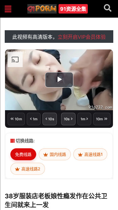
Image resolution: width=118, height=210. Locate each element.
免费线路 (23, 154)
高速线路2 (30, 168)
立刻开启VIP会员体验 (82, 37)
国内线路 (57, 154)
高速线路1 (93, 154)
